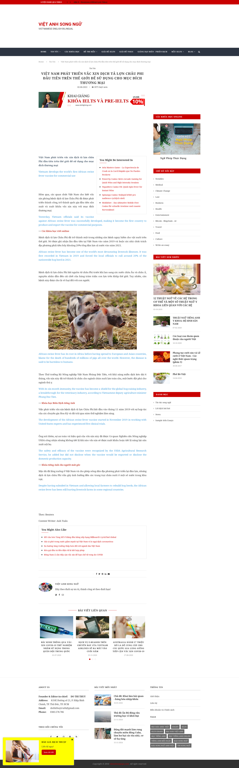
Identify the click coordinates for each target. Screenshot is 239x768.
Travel (158, 227)
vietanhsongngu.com (119, 763)
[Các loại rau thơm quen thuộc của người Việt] (161, 340)
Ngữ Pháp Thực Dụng (166, 158)
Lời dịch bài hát (162, 408)
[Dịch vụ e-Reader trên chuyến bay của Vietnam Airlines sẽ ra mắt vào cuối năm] (92, 627)
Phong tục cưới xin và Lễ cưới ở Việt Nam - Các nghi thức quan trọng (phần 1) (186, 357)
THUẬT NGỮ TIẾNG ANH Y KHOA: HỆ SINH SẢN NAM (186, 320)
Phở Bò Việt (179, 374)
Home (43, 52)
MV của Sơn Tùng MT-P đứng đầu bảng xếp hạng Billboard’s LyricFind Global (80, 537)
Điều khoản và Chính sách (162, 710)
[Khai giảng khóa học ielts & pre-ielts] (92, 93)
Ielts (184, 726)
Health (158, 209)
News (158, 414)
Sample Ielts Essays (164, 420)
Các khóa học (72, 52)
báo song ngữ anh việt (162, 745)
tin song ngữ (183, 745)
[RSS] (76, 736)
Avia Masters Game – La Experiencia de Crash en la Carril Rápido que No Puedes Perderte (121, 171)
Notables (159, 179)
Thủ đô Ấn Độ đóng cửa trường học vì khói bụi (127, 714)
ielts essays (157, 731)
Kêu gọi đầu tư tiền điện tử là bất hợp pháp (64, 550)
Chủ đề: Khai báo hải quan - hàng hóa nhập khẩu (129, 698)
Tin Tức (55, 52)
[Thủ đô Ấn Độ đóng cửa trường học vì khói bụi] (102, 716)
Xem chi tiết (49, 752)
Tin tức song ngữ (163, 402)
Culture (159, 239)
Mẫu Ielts (177, 52)
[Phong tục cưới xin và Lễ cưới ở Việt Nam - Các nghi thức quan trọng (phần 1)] (161, 356)
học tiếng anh (158, 736)
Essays (175, 726)
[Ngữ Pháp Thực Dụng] (176, 139)
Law (157, 197)
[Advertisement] (147, 26)
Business (159, 203)
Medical (159, 184)
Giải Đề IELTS (108, 52)
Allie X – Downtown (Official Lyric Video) (90, 2)
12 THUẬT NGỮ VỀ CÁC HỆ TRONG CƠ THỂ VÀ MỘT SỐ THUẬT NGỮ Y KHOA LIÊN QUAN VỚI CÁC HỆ (175, 302)
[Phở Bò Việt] (161, 378)
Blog (190, 52)
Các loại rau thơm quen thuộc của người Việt (186, 338)
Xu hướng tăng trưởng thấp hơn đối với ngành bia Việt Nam (72, 546)
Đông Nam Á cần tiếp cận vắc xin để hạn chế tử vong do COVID (73, 554)
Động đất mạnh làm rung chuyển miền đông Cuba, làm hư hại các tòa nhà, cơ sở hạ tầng (128, 734)
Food (157, 233)
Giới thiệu (154, 696)
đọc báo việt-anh (174, 731)
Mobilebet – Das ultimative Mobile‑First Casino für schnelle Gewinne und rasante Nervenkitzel (121, 206)
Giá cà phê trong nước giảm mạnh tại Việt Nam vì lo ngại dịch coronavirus (78, 541)
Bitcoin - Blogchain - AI (165, 221)
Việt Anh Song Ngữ (67, 584)
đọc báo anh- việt (160, 726)
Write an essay (162, 245)
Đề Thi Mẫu (89, 52)
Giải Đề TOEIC (126, 52)
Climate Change (162, 191)
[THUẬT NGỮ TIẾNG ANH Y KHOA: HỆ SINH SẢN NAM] (161, 321)
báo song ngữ (181, 741)
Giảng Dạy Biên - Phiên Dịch (152, 52)
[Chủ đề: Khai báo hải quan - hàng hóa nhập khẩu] (102, 700)
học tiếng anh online (180, 736)
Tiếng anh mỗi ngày (161, 741)
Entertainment (162, 215)
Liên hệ (153, 703)
